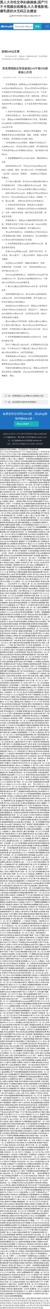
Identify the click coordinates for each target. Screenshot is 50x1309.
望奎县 (25, 1303)
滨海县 (16, 1305)
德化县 (10, 1308)
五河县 (14, 1303)
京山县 (45, 1301)
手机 (40, 1305)
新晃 (23, 1301)
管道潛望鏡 (13, 158)
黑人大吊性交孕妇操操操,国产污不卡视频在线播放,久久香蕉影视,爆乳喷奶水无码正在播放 (24, 6)
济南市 (8, 1303)
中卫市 (43, 1303)
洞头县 (8, 1298)
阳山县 (28, 1301)
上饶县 (27, 1298)
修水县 (20, 1303)
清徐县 (2, 1303)
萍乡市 (12, 1301)
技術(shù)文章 (32, 56)
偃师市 (5, 1308)
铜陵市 (39, 1298)
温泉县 (34, 1301)
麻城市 (22, 1308)
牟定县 (34, 1308)
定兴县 (40, 1301)
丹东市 (18, 1301)
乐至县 (5, 1305)
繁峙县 (33, 1298)
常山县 (14, 1298)
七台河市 (29, 1305)
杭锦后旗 (21, 1298)
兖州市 (16, 1308)
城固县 (22, 1305)
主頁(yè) (21, 56)
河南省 (40, 1308)
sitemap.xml (37, 441)
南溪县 (6, 1301)
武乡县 (37, 1303)
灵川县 (35, 1305)
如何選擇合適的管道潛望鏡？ (25, 402)
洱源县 (2, 1298)
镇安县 (10, 1305)
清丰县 (28, 1308)
